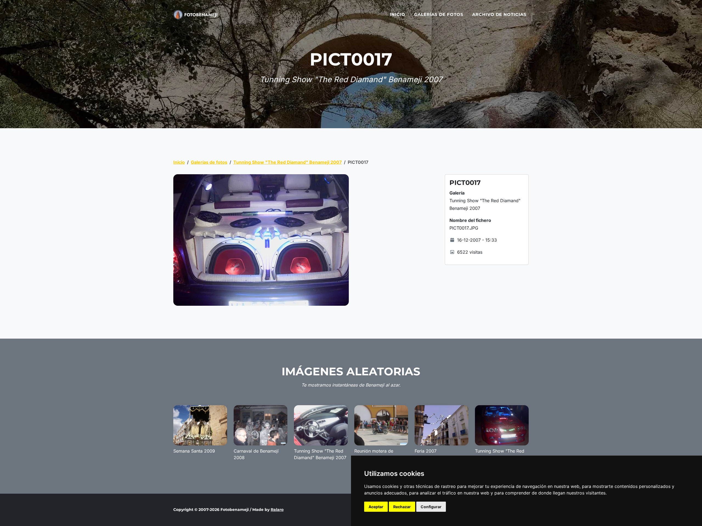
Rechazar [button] (402, 506)
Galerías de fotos (438, 14)
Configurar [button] (431, 506)
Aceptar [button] (376, 506)
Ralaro (277, 509)
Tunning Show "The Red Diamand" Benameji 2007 (287, 162)
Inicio (397, 14)
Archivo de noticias (499, 14)
